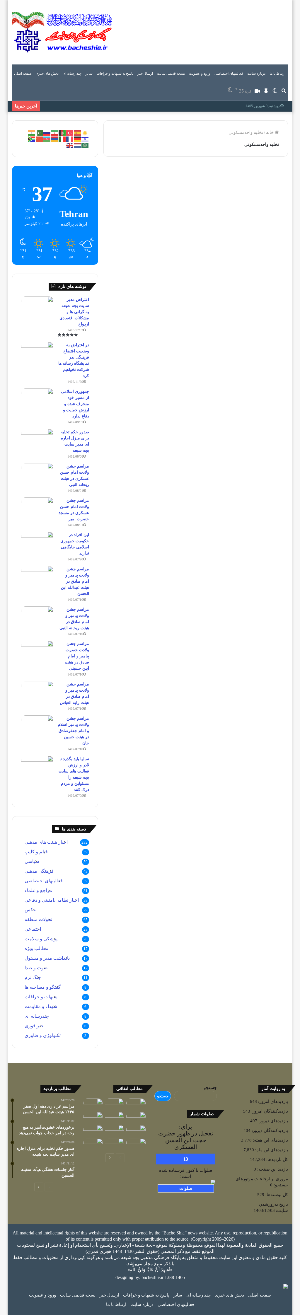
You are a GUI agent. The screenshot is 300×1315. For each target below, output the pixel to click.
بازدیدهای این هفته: (270, 1140)
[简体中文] (39, 138)
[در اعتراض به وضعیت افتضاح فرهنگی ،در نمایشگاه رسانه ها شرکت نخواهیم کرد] (37, 353)
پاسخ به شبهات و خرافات (115, 73)
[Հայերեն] (55, 138)
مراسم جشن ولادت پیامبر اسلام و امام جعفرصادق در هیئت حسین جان (73, 730)
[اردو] (39, 132)
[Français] (70, 138)
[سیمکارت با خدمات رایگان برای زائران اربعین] (136, 1104)
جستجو (210, 1087)
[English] (70, 144)
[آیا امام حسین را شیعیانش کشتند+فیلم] (93, 1104)
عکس (30, 909)
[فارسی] (55, 132)
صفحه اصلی (23, 73)
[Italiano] (62, 138)
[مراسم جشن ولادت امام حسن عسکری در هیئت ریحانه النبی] (37, 474)
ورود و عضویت (199, 73)
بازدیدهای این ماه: (271, 1149)
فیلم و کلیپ (36, 851)
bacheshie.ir (152, 1277)
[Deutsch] (77, 138)
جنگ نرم (33, 977)
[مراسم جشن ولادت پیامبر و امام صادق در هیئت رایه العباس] (37, 692)
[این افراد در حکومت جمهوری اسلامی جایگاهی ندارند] (37, 543)
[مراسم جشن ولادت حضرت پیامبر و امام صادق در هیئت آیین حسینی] (37, 652)
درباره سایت (256, 73)
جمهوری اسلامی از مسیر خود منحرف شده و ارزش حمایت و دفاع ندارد (75, 403)
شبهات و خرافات (41, 996)
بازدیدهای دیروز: (272, 1120)
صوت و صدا (36, 967)
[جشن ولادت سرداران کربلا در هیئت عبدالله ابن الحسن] (136, 1130)
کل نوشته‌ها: (276, 1194)
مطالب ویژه (36, 948)
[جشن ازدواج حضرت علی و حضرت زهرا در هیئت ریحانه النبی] (93, 1130)
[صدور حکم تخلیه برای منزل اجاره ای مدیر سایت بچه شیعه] (37, 440)
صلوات (186, 1188)
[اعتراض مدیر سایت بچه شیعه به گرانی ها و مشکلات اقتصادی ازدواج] (37, 307)
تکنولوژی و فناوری (43, 1035)
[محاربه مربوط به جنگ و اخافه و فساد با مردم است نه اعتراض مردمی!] (114, 1130)
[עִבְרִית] (85, 138)
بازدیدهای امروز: (272, 1101)
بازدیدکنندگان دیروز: (269, 1130)
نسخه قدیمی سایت (171, 73)
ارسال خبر (145, 73)
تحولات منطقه (38, 919)
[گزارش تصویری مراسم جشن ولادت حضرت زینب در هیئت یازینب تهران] (114, 1104)
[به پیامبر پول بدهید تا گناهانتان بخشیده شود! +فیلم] (114, 1143)
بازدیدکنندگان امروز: (269, 1111)
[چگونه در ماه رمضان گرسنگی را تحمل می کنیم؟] (136, 1143)
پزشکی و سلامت (41, 938)
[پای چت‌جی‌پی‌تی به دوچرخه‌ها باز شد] (114, 1117)
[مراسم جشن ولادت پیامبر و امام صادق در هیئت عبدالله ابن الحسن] (37, 577)
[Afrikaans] (32, 138)
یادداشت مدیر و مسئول (161, 175)
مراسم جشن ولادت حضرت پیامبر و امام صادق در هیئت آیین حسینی (77, 656)
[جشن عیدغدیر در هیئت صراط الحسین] (93, 1143)
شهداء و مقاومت (41, 1006)
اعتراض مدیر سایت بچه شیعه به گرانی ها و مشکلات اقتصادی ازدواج (74, 311)
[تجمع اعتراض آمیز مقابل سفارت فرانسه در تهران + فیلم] (136, 1117)
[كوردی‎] (85, 132)
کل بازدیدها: (276, 1159)
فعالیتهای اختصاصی (228, 73)
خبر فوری (34, 1025)
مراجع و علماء (38, 890)
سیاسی (32, 861)
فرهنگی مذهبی (39, 871)
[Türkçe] (70, 132)
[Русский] (47, 132)
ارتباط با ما (277, 73)
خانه (270, 132)
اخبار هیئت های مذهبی (46, 842)
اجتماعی (33, 929)
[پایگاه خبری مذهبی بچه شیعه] (63, 32)
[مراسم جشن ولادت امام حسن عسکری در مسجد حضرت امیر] (37, 508)
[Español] (77, 132)
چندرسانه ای (37, 1016)
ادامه (175, 301)
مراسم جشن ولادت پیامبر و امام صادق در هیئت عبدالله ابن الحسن (75, 581)
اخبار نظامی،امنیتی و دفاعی (52, 900)
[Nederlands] (77, 144)
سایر (89, 73)
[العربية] (85, 144)
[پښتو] (62, 132)
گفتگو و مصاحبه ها (43, 987)
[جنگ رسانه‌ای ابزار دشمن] (93, 1117)
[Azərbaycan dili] (47, 138)
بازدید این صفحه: (272, 1169)
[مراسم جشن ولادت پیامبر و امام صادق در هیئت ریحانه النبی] (37, 617)
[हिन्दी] (32, 132)
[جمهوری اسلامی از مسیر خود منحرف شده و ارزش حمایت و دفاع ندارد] (37, 399)
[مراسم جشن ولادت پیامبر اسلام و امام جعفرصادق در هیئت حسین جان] (37, 726)
